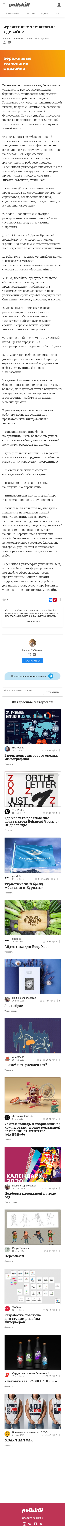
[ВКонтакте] (50, 600)
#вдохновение (11, 1011)
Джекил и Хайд (20, 1116)
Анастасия (18, 1057)
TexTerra (16, 1307)
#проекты (9, 764)
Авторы (31, 13)
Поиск (56, 13)
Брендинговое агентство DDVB (30, 1432)
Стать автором (32, 621)
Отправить (52, 692)
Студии (44, 13)
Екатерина (18, 747)
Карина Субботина (13, 38)
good (15, 876)
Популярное (12, 13)
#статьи (8, 830)
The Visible (18, 810)
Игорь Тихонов (20, 1248)
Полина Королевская (24, 998)
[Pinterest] (55, 600)
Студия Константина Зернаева (29, 1373)
